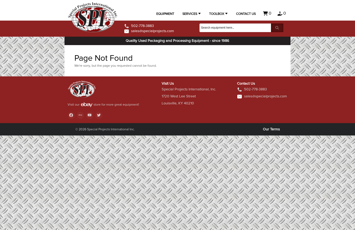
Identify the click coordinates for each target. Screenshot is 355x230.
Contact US (246, 13)
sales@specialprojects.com (152, 31)
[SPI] (82, 91)
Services (189, 13)
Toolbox (216, 13)
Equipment (165, 13)
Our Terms (271, 129)
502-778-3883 (142, 26)
